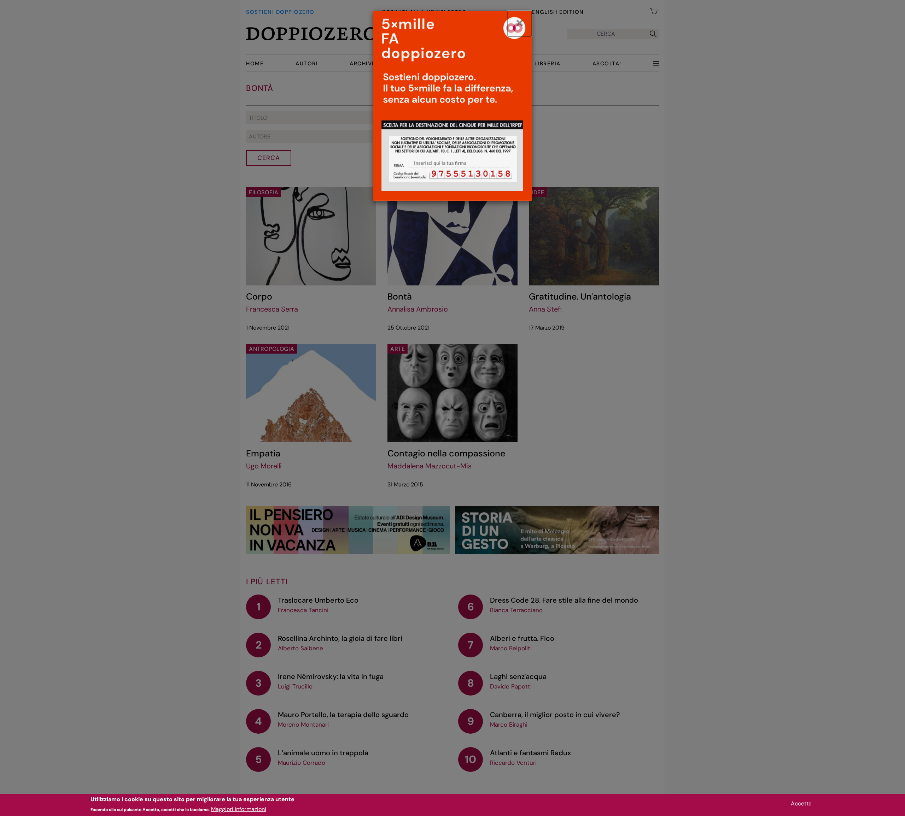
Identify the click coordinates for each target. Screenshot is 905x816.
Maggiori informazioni (238, 809)
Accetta (801, 803)
